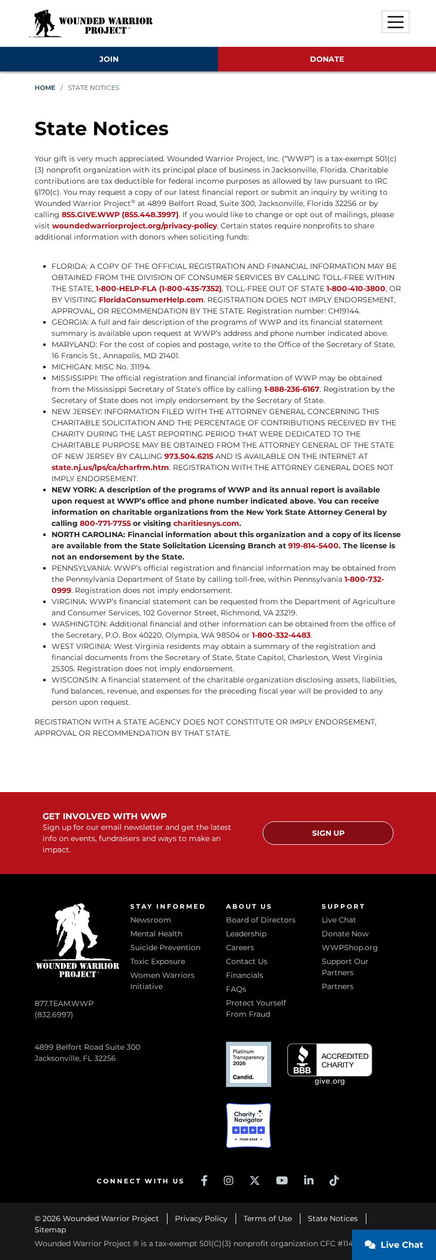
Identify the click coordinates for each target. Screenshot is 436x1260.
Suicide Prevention (165, 947)
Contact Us (246, 961)
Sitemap (50, 1229)
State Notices (333, 1218)
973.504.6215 (188, 456)
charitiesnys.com (206, 523)
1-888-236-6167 (292, 389)
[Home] (90, 23)
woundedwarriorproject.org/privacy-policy (134, 225)
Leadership (246, 933)
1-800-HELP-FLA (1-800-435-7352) (159, 288)
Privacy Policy (201, 1218)
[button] (395, 22)
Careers (240, 947)
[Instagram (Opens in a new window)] (228, 1180)
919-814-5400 (313, 545)
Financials (244, 975)
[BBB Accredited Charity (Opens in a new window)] (329, 1064)
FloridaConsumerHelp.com (151, 299)
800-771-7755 (106, 523)
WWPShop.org (350, 947)
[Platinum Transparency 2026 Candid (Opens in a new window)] (248, 1064)
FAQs (236, 989)
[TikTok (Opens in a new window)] (334, 1180)
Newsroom (150, 920)
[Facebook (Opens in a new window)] (204, 1180)
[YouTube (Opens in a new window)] (282, 1180)
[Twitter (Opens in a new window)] (254, 1180)
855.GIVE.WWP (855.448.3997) (120, 214)
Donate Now (345, 933)
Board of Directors (261, 920)
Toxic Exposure (157, 961)
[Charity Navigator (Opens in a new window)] (248, 1125)
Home (45, 88)
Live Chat (339, 920)
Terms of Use (268, 1218)
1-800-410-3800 (355, 288)
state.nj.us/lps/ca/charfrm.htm (110, 467)
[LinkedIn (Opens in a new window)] (309, 1180)
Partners (338, 986)
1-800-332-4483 (281, 635)
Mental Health (156, 933)
